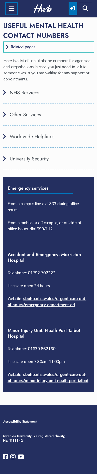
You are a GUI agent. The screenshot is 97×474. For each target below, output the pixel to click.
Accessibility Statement (20, 421)
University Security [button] (29, 158)
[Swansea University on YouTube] (21, 458)
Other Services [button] (25, 114)
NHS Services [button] (24, 92)
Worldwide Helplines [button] (32, 136)
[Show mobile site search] (85, 8)
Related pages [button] (23, 46)
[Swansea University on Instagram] (13, 458)
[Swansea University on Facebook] (5, 458)
